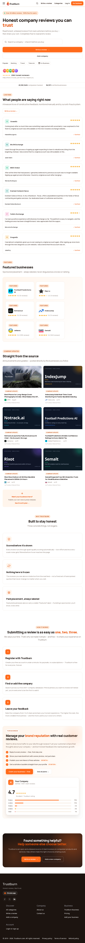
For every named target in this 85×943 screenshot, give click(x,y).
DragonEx (14, 237)
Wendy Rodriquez (11, 181)
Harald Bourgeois (10, 135)
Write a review (46, 3)
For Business (44, 63)
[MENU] (4, 3)
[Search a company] (37, 3)
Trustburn (10, 884)
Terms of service (60, 938)
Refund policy (74, 938)
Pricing (67, 913)
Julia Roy (8, 250)
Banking (13, 63)
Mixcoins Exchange (11, 227)
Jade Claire (8, 158)
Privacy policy (47, 938)
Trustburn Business (71, 910)
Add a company (12, 917)
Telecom (31, 63)
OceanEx (13, 121)
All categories (11, 910)
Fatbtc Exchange (17, 214)
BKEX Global (15, 168)
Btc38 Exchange (16, 145)
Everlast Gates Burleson (13, 204)
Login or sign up (12, 929)
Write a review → (11, 111)
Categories (58, 3)
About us (40, 910)
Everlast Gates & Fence (19, 191)
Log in (67, 3)
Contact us (41, 913)
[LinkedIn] (14, 899)
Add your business (71, 917)
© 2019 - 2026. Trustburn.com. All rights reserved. (21, 938)
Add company (42, 56)
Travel (22, 63)
